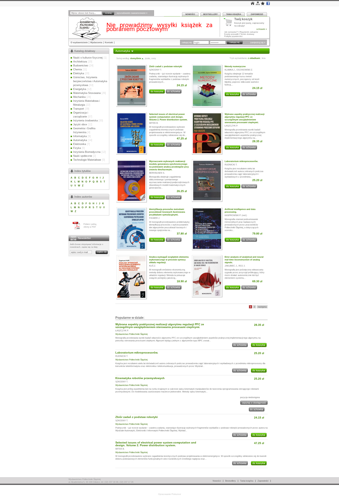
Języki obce (80, 124)
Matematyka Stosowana (87, 93)
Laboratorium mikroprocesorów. (241, 161)
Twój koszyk (243, 19)
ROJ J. (242, 266)
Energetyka (79, 89)
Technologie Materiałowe (87, 159)
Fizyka (77, 148)
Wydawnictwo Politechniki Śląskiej (131, 334)
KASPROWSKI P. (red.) (236, 215)
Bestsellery (210, 14)
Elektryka (78, 73)
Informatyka (80, 136)
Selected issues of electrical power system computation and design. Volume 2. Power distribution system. (168, 117)
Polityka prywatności (233, 36)
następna (262, 307)
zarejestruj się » (257, 42)
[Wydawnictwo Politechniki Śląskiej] (85, 29)
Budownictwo (80, 65)
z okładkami (254, 58)
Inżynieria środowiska (85, 120)
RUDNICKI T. (231, 164)
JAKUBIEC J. (231, 266)
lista (263, 58)
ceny (153, 58)
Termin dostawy (247, 34)
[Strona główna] (253, 4)
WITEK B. (153, 123)
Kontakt (109, 42)
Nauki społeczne (82, 155)
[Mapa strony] (258, 4)
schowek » (261, 29)
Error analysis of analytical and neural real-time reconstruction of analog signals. (244, 260)
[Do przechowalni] (173, 93)
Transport (78, 108)
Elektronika (79, 144)
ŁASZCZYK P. (231, 126)
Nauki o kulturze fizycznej (88, 57)
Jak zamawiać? (231, 32)
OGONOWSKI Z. (244, 70)
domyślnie (135, 58)
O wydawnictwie (79, 42)
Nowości (190, 14)
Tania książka (233, 14)
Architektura (80, 61)
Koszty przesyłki (231, 34)
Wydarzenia (96, 42)
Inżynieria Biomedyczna (86, 151)
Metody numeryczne (235, 66)
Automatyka (80, 140)
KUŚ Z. (152, 266)
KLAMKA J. (230, 70)
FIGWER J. (154, 218)
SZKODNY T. (155, 70)
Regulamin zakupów (249, 32)
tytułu (147, 58)
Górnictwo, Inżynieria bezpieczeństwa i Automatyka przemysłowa (90, 81)
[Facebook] (268, 4)
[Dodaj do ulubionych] (263, 4)
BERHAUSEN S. (157, 173)
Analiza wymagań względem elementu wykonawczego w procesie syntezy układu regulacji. (169, 260)
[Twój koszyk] (229, 22)
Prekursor (176, 494)
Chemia (77, 69)
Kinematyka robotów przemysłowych (140, 378)
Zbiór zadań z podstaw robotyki (165, 66)
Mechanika (79, 96)
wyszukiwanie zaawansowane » (132, 13)
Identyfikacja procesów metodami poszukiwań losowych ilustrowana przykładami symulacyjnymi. (167, 212)
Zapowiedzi (257, 14)
